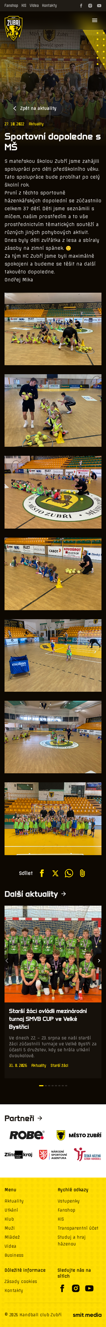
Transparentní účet (78, 1228)
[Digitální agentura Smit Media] (87, 1315)
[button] (41, 1085)
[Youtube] (99, 5)
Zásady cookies (21, 1281)
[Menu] (94, 20)
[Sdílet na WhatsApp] (68, 873)
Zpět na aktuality (38, 108)
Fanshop (11, 5)
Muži (10, 1228)
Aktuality (36, 124)
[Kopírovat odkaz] (82, 873)
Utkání (11, 1210)
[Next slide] (99, 960)
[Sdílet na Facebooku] (41, 873)
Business (14, 1255)
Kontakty (49, 5)
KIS (23, 5)
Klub (9, 1219)
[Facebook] (81, 5)
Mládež (12, 1237)
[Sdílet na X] (55, 873)
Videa (34, 5)
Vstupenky (69, 1201)
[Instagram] (90, 5)
